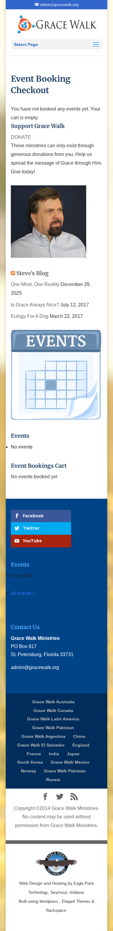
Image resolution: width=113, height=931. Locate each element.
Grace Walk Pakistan (53, 727)
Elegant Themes (76, 901)
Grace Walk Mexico (70, 762)
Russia (53, 779)
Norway (28, 770)
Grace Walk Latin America (53, 719)
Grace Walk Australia (53, 701)
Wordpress (48, 901)
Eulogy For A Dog (30, 316)
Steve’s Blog (32, 273)
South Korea (30, 762)
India (54, 753)
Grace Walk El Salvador (40, 745)
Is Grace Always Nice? (35, 304)
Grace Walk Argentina (43, 736)
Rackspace (56, 910)
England (80, 745)
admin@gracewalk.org (35, 667)
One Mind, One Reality (35, 284)
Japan (73, 753)
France (34, 753)
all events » (23, 593)
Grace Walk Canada (53, 710)
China (79, 736)
